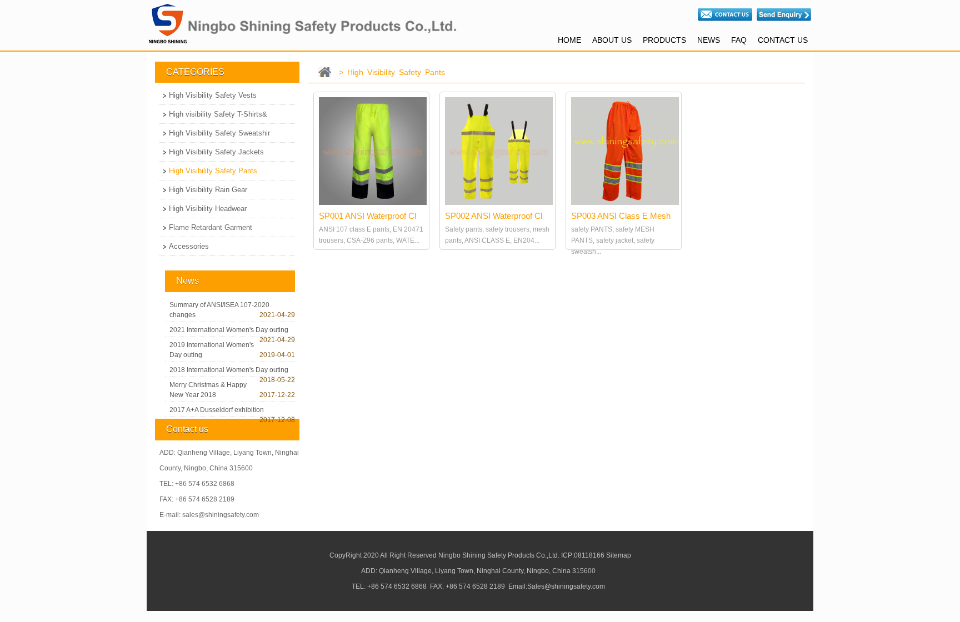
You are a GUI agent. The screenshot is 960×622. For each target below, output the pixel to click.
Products (664, 40)
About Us (612, 40)
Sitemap (618, 555)
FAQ (739, 40)
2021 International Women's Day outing (228, 330)
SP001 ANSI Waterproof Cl (367, 215)
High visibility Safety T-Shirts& (218, 114)
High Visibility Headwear (208, 208)
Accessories (189, 246)
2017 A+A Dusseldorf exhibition (216, 410)
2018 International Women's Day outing (228, 370)
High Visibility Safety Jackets (216, 152)
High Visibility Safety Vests (213, 95)
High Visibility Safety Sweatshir (219, 133)
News (708, 40)
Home (569, 40)
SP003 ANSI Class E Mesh (621, 215)
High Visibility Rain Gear (208, 189)
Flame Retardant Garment (210, 227)
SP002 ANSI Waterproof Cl (493, 215)
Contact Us (783, 40)
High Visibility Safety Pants (213, 171)
